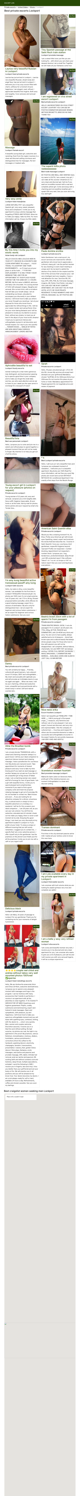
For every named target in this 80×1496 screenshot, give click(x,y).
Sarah (44, 363)
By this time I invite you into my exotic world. (21, 251)
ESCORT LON (9, 3)
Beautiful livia (12, 438)
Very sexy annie (13, 198)
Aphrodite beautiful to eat (18, 365)
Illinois (32, 7)
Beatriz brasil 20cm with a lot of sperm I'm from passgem (57, 618)
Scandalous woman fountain (56, 770)
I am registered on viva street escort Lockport (56, 97)
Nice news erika (49, 709)
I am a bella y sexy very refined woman (57, 940)
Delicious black (13, 908)
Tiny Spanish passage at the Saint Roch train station (56, 51)
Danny (8, 663)
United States (23, 7)
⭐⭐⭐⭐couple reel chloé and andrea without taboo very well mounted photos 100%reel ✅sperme (21, 974)
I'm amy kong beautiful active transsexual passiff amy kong (20, 581)
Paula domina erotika (52, 251)
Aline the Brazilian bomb (17, 746)
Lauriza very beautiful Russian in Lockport (20, 70)
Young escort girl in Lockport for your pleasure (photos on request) (20, 488)
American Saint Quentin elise (56, 528)
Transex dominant (50, 827)
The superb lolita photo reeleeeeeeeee (53, 167)
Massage (10, 147)
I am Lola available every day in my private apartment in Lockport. (57, 876)
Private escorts (10, 7)
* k (42, 457)
